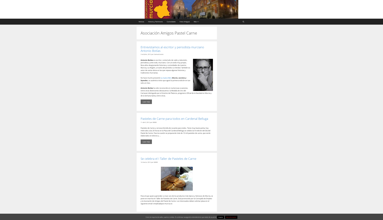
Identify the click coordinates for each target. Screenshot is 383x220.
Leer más (146, 102)
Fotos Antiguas (185, 22)
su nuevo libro (166, 78)
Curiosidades (171, 22)
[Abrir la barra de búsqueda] (243, 22)
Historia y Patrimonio (155, 22)
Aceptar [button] (220, 217)
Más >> (196, 22)
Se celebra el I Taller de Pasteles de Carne (168, 159)
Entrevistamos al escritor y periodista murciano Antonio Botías (172, 49)
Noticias (141, 22)
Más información (231, 217)
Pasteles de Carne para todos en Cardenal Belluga (174, 119)
